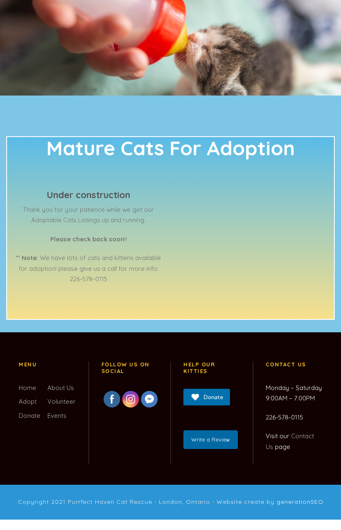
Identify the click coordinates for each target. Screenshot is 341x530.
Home (27, 388)
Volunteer (61, 401)
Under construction (88, 195)
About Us (60, 388)
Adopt (28, 401)
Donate (29, 416)
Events (57, 416)
